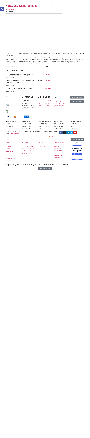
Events (40, 143)
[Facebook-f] (61, 132)
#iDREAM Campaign (27, 153)
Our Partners (9, 156)
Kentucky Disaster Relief (22, 5)
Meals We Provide (10, 151)
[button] (2, 9)
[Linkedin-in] (68, 132)
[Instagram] (64, 132)
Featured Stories (10, 9)
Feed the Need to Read (28, 148)
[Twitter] (71, 132)
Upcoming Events (42, 146)
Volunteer (56, 146)
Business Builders (15, 133)
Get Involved (48, 100)
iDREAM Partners (10, 158)
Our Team (8, 153)
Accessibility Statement (60, 103)
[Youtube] (75, 132)
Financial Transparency (60, 106)
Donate (47, 105)
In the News (48, 102)
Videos (47, 103)
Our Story (8, 146)
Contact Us (57, 157)
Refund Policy (57, 101)
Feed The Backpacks (27, 146)
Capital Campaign (26, 156)
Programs (40, 102)
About (39, 100)
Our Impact (9, 148)
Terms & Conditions (59, 105)
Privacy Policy (57, 100)
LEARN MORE (48, 74)
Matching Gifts (58, 155)
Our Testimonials (10, 160)
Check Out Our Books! (27, 150)
